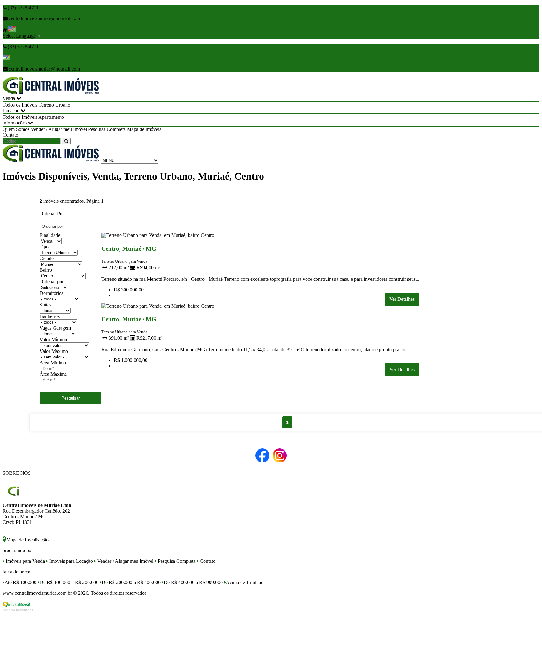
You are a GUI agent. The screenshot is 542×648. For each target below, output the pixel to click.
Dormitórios (51, 293)
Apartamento (51, 117)
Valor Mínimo (53, 339)
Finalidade (50, 235)
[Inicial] (51, 92)
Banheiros (50, 316)
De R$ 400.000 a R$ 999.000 (193, 582)
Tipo (44, 246)
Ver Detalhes (402, 299)
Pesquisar (70, 398)
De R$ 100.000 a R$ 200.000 (69, 582)
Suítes (45, 304)
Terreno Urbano (54, 104)
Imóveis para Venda (24, 561)
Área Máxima (53, 374)
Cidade (47, 258)
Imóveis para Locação (70, 561)
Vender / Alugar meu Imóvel (59, 129)
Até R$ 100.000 (20, 582)
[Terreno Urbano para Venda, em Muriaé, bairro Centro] (158, 236)
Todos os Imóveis (20, 104)
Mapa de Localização (27, 539)
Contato (10, 135)
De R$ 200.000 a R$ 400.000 (131, 582)
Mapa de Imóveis (144, 129)
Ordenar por (52, 281)
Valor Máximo (54, 351)
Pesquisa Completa (107, 129)
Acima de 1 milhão (244, 582)
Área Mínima (53, 362)
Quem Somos (16, 129)
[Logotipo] (51, 160)
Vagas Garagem (55, 328)
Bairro (46, 270)
